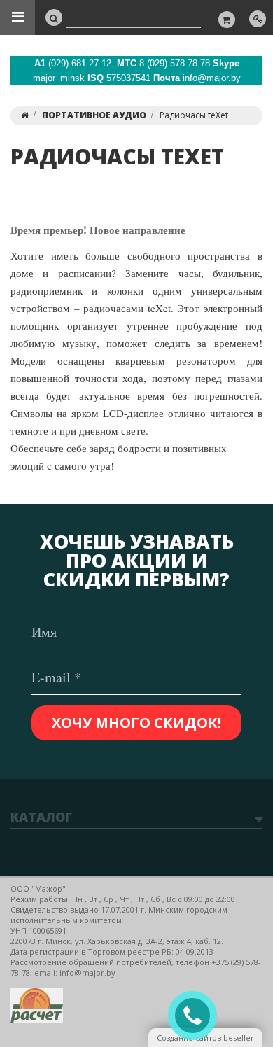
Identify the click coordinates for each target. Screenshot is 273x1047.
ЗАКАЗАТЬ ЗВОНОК (198, 1016)
